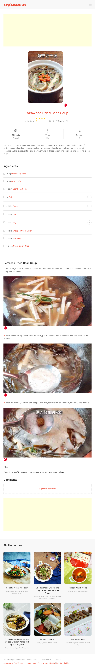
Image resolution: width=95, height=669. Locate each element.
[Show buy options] (89, 197)
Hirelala (52, 663)
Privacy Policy (32, 660)
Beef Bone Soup (20, 189)
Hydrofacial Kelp (18, 174)
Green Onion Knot (21, 246)
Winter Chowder (47, 639)
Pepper (16, 206)
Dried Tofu (16, 181)
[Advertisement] (47, 30)
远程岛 (66, 663)
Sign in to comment (47, 488)
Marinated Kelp (78, 639)
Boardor (59, 663)
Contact (58, 660)
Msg (14, 222)
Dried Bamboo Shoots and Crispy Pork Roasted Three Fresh (47, 590)
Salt (10, 197)
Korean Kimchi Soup (78, 588)
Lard (14, 214)
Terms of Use (46, 660)
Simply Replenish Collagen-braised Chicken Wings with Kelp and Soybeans (17, 642)
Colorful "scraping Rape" (17, 588)
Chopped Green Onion (22, 231)
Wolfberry (17, 238)
